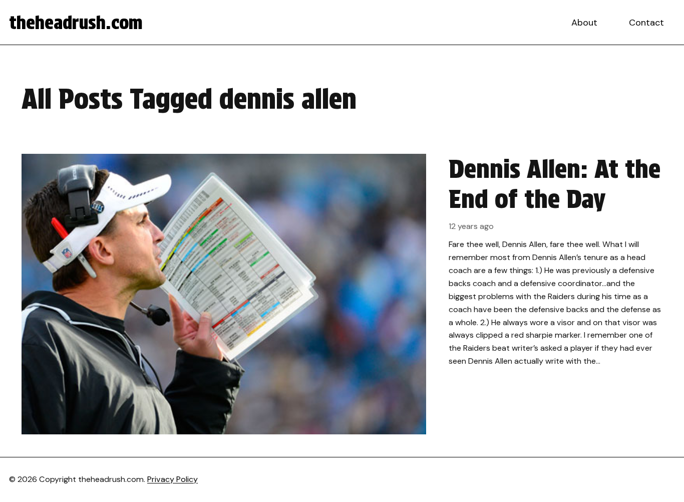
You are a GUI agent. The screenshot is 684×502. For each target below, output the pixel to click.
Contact (646, 23)
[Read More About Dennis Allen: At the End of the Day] (342, 294)
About (584, 23)
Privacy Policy (172, 479)
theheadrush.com (76, 23)
